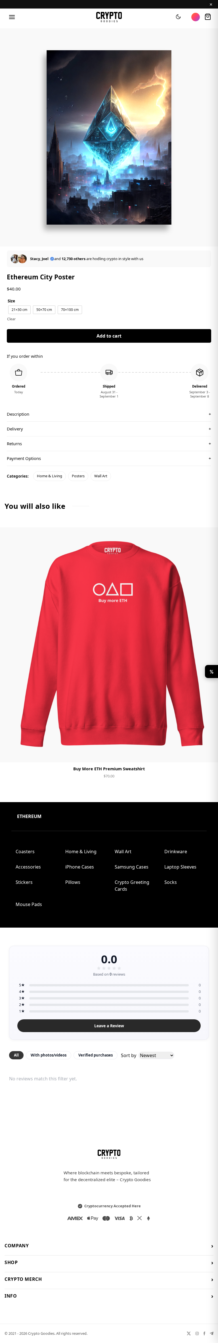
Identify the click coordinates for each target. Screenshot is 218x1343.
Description (109, 414)
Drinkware (175, 851)
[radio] (19, 310)
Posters (78, 475)
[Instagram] (197, 1333)
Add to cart (109, 336)
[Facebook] (204, 1333)
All (16, 1055)
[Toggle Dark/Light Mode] (178, 17)
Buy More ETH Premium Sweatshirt (109, 768)
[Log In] (195, 17)
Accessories (28, 867)
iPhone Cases (79, 867)
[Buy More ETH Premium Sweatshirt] (109, 644)
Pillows (72, 882)
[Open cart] (207, 17)
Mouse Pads (29, 904)
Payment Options (109, 458)
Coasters (25, 851)
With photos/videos (48, 1055)
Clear (11, 318)
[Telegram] (211, 1333)
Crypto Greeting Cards (132, 885)
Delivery (109, 429)
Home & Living (49, 475)
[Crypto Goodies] (109, 17)
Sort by (128, 1055)
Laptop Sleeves (180, 867)
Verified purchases (95, 1055)
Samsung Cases (131, 867)
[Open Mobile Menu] (12, 17)
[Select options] (109, 753)
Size (11, 301)
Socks (170, 882)
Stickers (24, 882)
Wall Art (100, 475)
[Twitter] (189, 1333)
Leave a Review (109, 1025)
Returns (109, 443)
